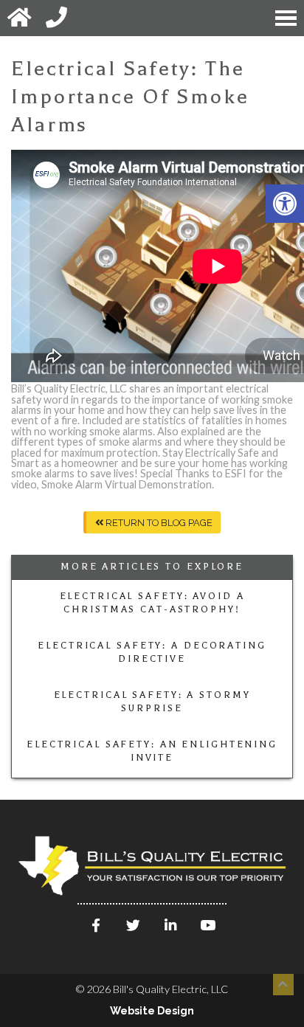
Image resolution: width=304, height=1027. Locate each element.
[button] (285, 203)
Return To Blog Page (158, 522)
